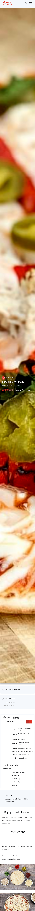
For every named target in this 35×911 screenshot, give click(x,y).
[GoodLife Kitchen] (3, 378)
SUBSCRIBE (22, 3)
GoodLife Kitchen (11, 377)
